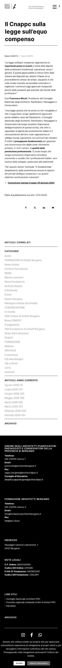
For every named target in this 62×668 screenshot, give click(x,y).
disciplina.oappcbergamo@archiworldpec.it (24, 479)
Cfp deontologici (14, 359)
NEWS (8, 273)
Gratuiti (9, 337)
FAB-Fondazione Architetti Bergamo (25, 328)
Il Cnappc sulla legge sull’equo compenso (26, 32)
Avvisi (8, 255)
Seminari (10, 371)
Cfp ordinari (11, 363)
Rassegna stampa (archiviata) (21, 303)
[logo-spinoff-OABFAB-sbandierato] (26, 6)
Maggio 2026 (12, 397)
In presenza (11, 354)
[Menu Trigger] (54, 6)
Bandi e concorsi (14, 277)
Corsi (8, 367)
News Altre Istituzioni (17, 333)
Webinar (9, 346)
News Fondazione (15, 281)
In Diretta (10, 311)
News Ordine (12, 264)
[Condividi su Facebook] (25, 207)
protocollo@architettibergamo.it (20, 466)
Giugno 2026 (12, 393)
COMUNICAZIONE (15, 307)
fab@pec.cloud (12, 520)
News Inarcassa (13, 298)
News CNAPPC (27, 56)
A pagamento (12, 324)
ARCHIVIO (10, 350)
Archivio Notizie (13, 286)
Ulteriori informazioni (39, 663)
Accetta (19, 663)
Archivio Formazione (16, 268)
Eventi (8, 294)
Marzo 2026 (11, 406)
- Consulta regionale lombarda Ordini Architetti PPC (30, 602)
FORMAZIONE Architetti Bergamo (23, 260)
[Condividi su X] (35, 207)
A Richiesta (11, 290)
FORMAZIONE (12, 341)
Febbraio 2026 (13, 410)
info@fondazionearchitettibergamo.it (23, 514)
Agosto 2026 (12, 385)
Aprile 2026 (11, 402)
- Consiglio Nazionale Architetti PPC (22, 599)
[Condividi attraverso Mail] (53, 207)
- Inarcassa (10, 605)
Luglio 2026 (11, 389)
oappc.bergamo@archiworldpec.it (21, 472)
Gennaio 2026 (12, 415)
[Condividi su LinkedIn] (44, 207)
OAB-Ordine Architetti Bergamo (22, 316)
